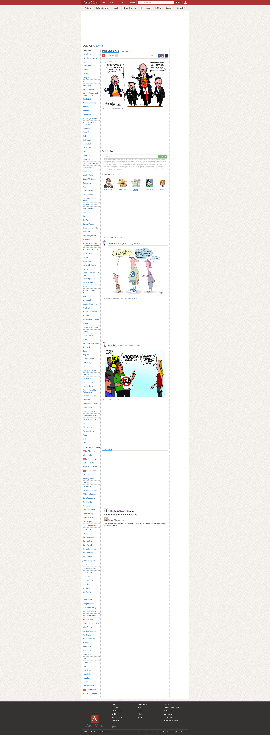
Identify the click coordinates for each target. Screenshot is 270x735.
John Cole (86, 576)
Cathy (85, 136)
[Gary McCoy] (104, 243)
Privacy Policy (151, 732)
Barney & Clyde (89, 89)
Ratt (84, 658)
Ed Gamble (87, 529)
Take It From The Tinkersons (89, 391)
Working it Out (88, 431)
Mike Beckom (88, 619)
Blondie (86, 110)
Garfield (86, 216)
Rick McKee (87, 662)
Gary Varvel (87, 545)
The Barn (86, 400)
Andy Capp (87, 66)
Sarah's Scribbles (89, 359)
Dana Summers (89, 498)
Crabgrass (87, 140)
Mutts (85, 296)
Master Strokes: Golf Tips (91, 274)
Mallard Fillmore (89, 265)
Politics (158, 8)
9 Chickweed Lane (90, 58)
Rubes (85, 351)
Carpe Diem (87, 132)
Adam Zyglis (87, 455)
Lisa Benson (87, 600)
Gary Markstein (89, 537)
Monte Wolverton (89, 631)
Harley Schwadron (90, 549)
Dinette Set (87, 171)
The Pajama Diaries (90, 415)
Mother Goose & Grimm (89, 291)
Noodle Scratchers (90, 304)
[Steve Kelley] (104, 344)
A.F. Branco (89, 451)
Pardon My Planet (90, 312)
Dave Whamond (89, 510)
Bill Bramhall (90, 470)
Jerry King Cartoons (90, 249)
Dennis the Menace (90, 163)
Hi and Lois (87, 239)
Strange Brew (88, 386)
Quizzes (140, 717)
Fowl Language (88, 208)
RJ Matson (87, 650)
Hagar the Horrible (90, 228)
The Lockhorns (88, 407)
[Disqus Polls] (135, 477)
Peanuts (86, 316)
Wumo (85, 435)
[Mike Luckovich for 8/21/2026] (103, 55)
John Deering (88, 584)
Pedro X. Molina (89, 639)
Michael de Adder (89, 615)
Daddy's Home (88, 159)
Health (115, 8)
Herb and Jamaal (89, 236)
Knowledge (145, 8)
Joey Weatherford (89, 568)
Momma (86, 286)
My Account (167, 711)
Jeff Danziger (88, 553)
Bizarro (85, 107)
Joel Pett (86, 564)
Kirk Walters (87, 592)
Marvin (85, 269)
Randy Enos (87, 654)
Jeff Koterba (87, 557)
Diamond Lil (87, 167)
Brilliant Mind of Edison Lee (89, 123)
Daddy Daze (87, 155)
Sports (168, 8)
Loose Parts (87, 253)
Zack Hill (86, 439)
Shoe (84, 366)
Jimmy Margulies (89, 560)
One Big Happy (88, 308)
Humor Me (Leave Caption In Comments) (91, 244)
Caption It (86, 128)
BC (84, 81)
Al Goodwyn (89, 459)
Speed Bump (88, 382)
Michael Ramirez (89, 611)
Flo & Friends (88, 195)
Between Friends (89, 103)
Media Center (168, 717)
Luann (85, 257)
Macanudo (87, 261)
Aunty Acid (87, 77)
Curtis (85, 152)
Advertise (142, 732)
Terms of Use (161, 732)
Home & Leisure (130, 8)
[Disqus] (134, 533)
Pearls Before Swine (91, 319)
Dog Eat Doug (88, 175)
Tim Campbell (88, 686)
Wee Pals (86, 423)
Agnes (85, 62)
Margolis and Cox (89, 603)
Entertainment (102, 8)
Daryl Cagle (87, 502)
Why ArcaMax (168, 714)
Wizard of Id (87, 427)
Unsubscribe (171, 732)
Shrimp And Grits (89, 370)
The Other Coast (89, 411)
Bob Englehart (88, 478)
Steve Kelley (87, 674)
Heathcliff (86, 232)
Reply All (86, 339)
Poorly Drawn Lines (90, 327)
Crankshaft (87, 144)
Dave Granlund (88, 506)
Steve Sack (87, 678)
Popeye (85, 331)
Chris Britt (87, 486)
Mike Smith (87, 627)
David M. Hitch (88, 517)
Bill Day (86, 474)
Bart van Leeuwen (90, 467)
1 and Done (87, 54)
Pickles (85, 323)
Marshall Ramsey (89, 607)
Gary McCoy (87, 541)
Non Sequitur (88, 300)
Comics (140, 711)
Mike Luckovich (91, 623)
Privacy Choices (181, 732)
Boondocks (87, 114)
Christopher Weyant (91, 490)
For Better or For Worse (89, 199)
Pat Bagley (87, 635)
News (139, 708)
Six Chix (86, 374)
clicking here (120, 169)
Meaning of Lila (89, 278)
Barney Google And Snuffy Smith (90, 94)
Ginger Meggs (88, 224)
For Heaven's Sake (90, 204)
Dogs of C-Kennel (89, 179)
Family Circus (88, 191)
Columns (141, 714)
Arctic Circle (87, 73)
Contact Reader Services (171, 708)
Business (88, 8)
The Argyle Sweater (90, 396)
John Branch (87, 572)
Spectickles (87, 378)
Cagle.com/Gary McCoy (131, 299)
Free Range (87, 212)
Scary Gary (87, 362)
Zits (84, 443)
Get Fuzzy (86, 220)
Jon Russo (86, 588)
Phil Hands (87, 646)
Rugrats (86, 355)
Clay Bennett (90, 494)
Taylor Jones (87, 682)
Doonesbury (87, 183)
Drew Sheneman (89, 525)
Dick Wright (87, 521)
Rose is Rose (87, 347)
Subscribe (162, 156)
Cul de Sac (87, 148)
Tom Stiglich (89, 689)
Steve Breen (87, 670)
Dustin (85, 187)
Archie (85, 69)
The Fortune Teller (90, 403)
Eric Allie (86, 533)
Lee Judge (86, 596)
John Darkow (88, 580)
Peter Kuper (87, 643)
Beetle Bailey (88, 99)
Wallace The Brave (90, 419)
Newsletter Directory (170, 720)
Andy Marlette (88, 463)
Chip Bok (86, 482)
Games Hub (181, 8)
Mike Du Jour (88, 282)
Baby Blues (87, 85)
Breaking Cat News (90, 118)
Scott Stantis (87, 666)
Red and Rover (88, 335)
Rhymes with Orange (91, 343)
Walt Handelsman (90, 693)
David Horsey (88, 514)
